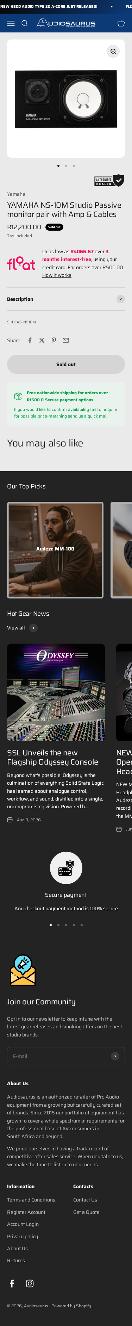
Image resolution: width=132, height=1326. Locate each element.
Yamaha (16, 194)
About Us (17, 1248)
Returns (16, 1260)
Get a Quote (86, 1212)
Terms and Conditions (31, 1200)
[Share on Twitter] (42, 340)
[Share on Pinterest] (54, 340)
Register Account (26, 1212)
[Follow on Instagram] (29, 1283)
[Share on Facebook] (30, 340)
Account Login (23, 1224)
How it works (56, 275)
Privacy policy (22, 1236)
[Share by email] (66, 340)
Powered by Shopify (71, 1305)
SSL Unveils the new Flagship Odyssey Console (52, 757)
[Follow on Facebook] (12, 1283)
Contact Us (85, 1200)
